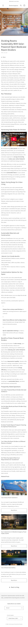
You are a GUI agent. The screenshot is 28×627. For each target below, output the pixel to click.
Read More (14, 510)
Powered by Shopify (18, 624)
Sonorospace (11, 624)
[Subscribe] (21, 608)
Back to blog (15, 587)
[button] (3, 5)
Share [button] (4, 57)
